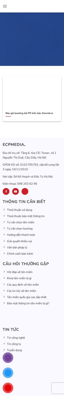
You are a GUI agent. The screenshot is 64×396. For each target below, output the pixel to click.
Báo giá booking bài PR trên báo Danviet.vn (29, 113)
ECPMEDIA (13, 144)
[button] (5, 6)
